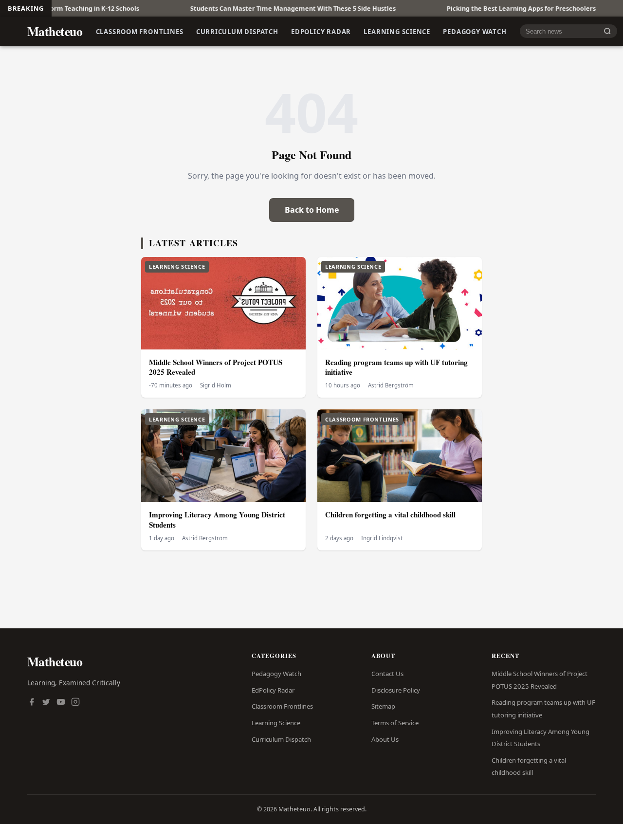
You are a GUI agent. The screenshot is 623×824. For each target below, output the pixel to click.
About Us (385, 739)
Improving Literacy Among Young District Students (217, 519)
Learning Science (397, 31)
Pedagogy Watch (474, 31)
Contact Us (387, 673)
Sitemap (383, 706)
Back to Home (312, 209)
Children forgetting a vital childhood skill (390, 514)
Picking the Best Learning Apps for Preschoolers (493, 8)
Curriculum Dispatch (237, 31)
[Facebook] (31, 703)
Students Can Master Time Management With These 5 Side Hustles (265, 8)
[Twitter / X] (46, 703)
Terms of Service (395, 722)
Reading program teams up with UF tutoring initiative (396, 367)
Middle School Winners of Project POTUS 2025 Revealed (215, 367)
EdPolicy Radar (321, 31)
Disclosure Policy (395, 690)
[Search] (607, 31)
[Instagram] (75, 703)
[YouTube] (60, 703)
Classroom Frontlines (139, 31)
